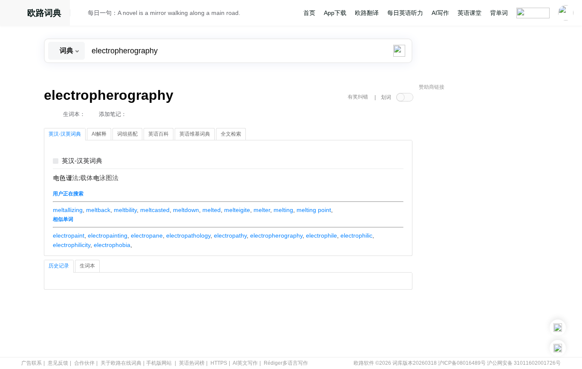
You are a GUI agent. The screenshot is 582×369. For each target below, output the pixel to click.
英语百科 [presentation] (158, 134)
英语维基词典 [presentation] (194, 134)
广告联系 (31, 363)
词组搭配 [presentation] (127, 134)
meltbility (125, 209)
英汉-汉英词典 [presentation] (65, 134)
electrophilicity (71, 244)
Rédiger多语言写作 (286, 363)
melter (262, 209)
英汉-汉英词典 (82, 161)
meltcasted (155, 209)
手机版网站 (159, 363)
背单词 (499, 12)
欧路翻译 (367, 12)
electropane (147, 235)
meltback (98, 209)
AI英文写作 (245, 363)
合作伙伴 (84, 363)
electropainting (107, 235)
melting (283, 209)
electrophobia (112, 244)
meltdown (186, 209)
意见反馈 (58, 363)
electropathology (188, 235)
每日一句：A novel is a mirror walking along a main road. (164, 12)
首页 (309, 12)
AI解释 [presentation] (99, 134)
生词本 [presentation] (87, 266)
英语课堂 (469, 12)
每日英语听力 (405, 12)
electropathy (230, 235)
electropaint (68, 235)
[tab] (65, 134)
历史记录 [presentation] (59, 266)
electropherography (276, 235)
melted (211, 209)
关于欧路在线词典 (121, 363)
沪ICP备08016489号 (462, 363)
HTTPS (218, 363)
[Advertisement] (483, 224)
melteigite (237, 209)
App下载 (335, 12)
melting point (314, 209)
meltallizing (68, 209)
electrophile (321, 235)
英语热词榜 (192, 363)
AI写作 (440, 12)
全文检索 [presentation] (231, 134)
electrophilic (356, 235)
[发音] (81, 14)
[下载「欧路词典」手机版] (558, 328)
